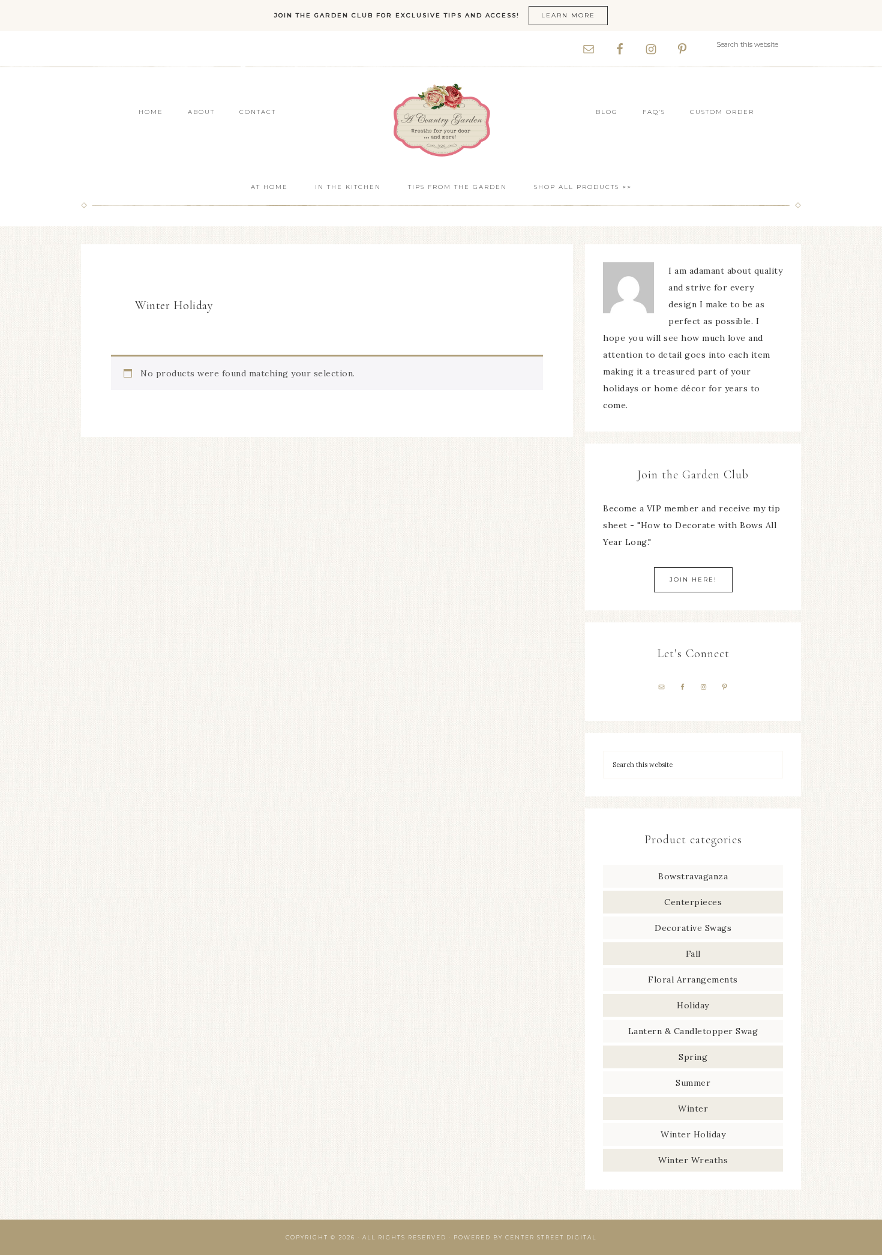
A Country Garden (441, 119)
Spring (693, 1057)
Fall (693, 953)
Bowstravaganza (693, 876)
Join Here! (693, 579)
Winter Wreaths (693, 1160)
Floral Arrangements (693, 979)
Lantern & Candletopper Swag (693, 1031)
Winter (693, 1108)
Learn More (568, 15)
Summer (693, 1082)
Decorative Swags (693, 927)
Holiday (693, 1005)
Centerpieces (693, 902)
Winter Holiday (693, 1134)
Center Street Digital (550, 1237)
